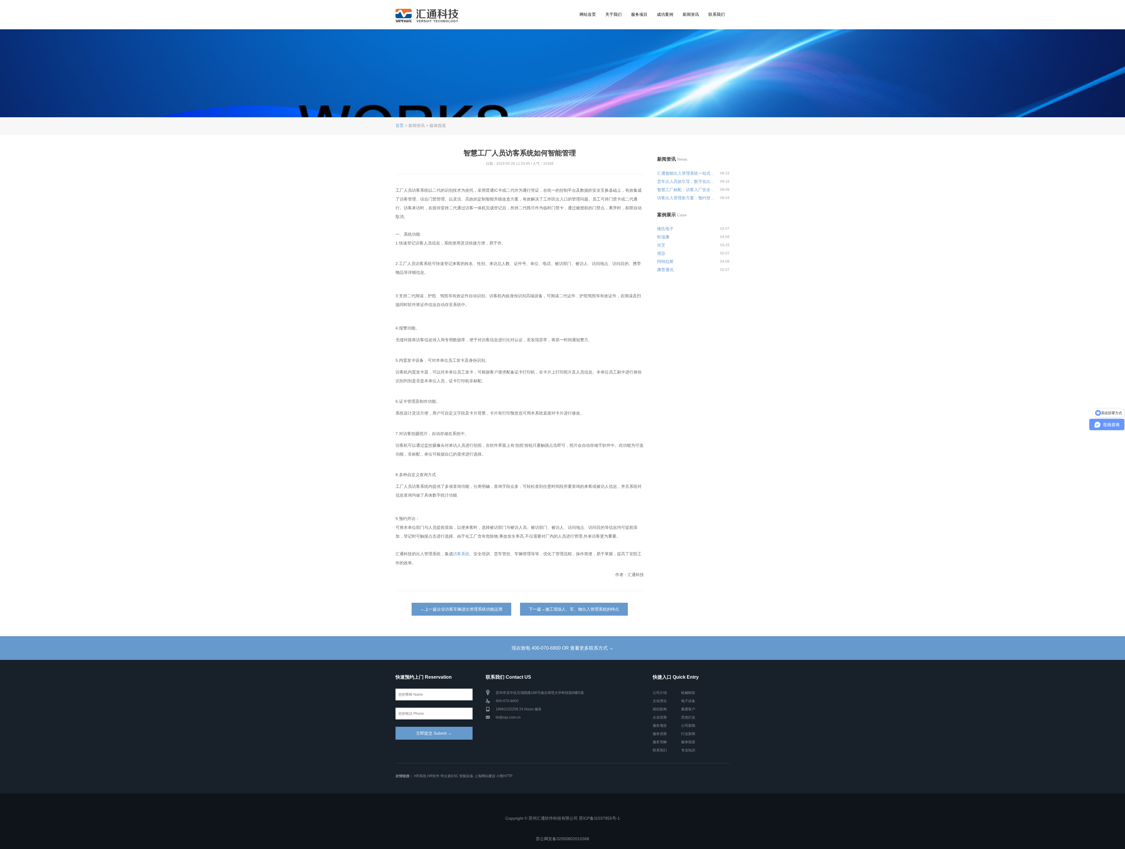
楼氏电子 (665, 228)
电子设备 (688, 701)
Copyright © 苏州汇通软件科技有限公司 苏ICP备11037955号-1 (562, 818)
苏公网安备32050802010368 (562, 838)
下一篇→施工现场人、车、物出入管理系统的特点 (574, 609)
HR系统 (420, 776)
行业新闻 (688, 734)
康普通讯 (665, 269)
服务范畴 (660, 742)
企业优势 (660, 717)
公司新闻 (688, 726)
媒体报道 (688, 742)
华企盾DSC (449, 776)
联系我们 (716, 14)
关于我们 (613, 14)
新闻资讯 (691, 14)
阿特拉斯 (665, 261)
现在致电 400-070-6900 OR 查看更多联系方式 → (562, 648)
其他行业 (688, 717)
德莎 (661, 253)
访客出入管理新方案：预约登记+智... (686, 198)
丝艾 (661, 245)
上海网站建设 (484, 776)
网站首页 (587, 14)
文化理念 (660, 701)
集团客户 (688, 709)
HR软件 (433, 776)
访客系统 (461, 553)
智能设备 (466, 776)
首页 (400, 125)
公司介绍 (660, 693)
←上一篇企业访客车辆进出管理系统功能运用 (461, 609)
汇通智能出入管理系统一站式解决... (686, 173)
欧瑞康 (663, 237)
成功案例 (665, 14)
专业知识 (688, 750)
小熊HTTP (504, 776)
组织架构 (660, 709)
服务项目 (639, 14)
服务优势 (660, 734)
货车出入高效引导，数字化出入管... (686, 181)
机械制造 (688, 693)
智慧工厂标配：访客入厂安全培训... (686, 189)
